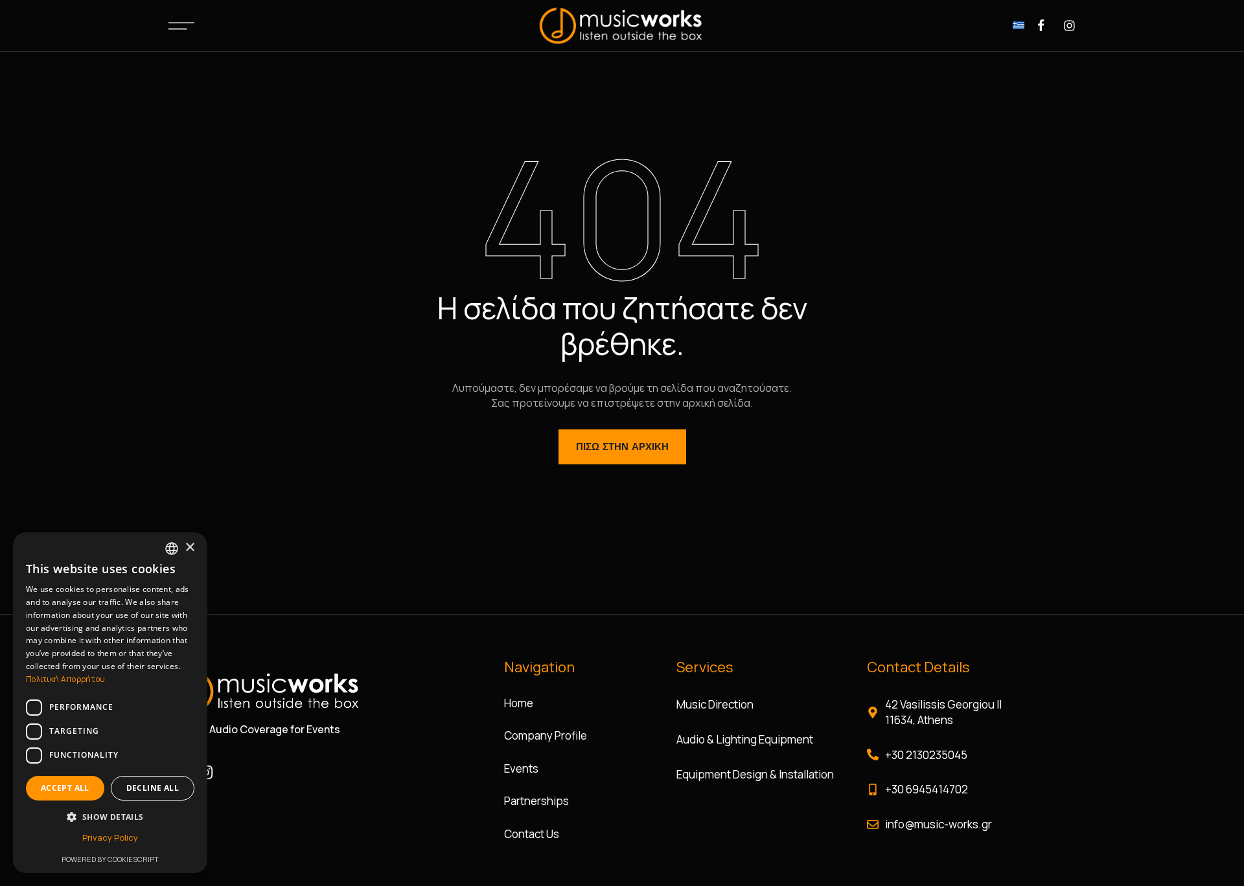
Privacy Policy (110, 837)
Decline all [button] (152, 787)
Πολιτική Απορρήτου (65, 679)
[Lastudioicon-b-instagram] (1069, 25)
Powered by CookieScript (110, 859)
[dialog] (110, 702)
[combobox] (171, 548)
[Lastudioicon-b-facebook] (1041, 25)
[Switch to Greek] (1018, 24)
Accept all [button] (65, 787)
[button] (110, 816)
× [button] (189, 547)
